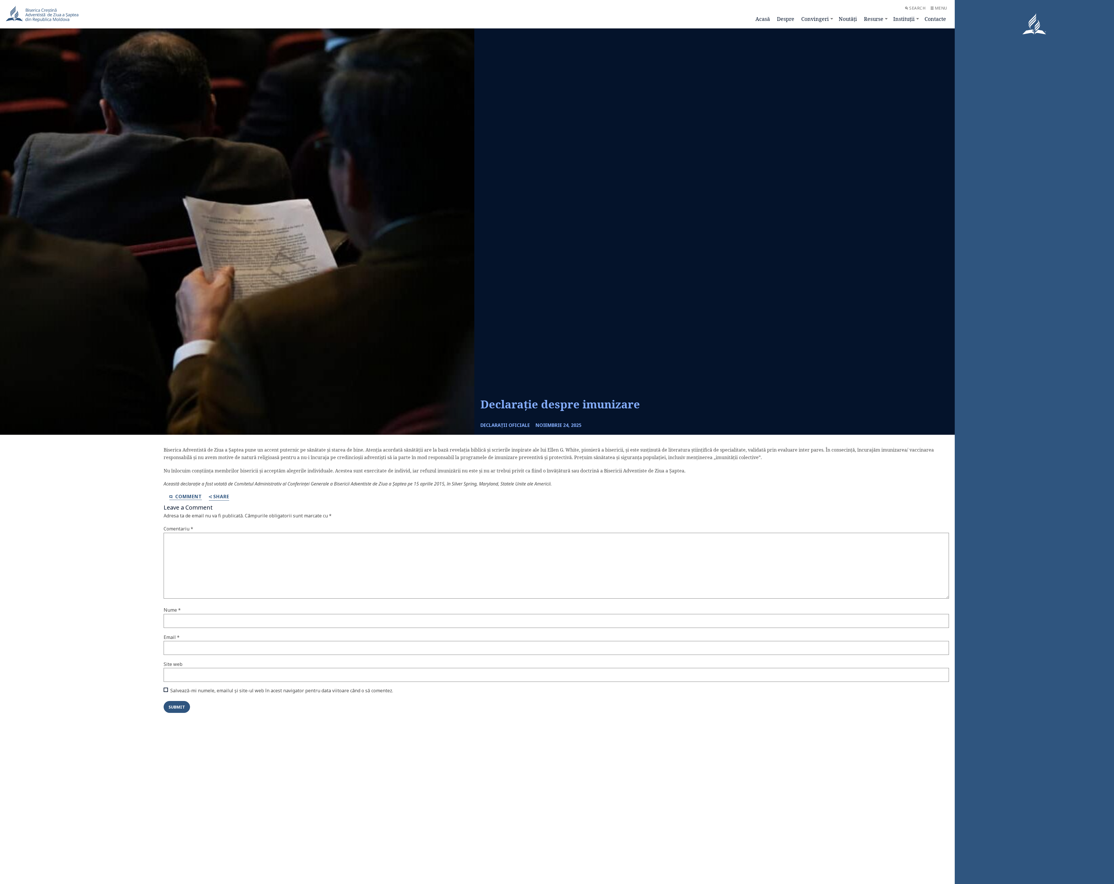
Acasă (762, 18)
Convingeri (815, 18)
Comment (188, 496)
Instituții (904, 18)
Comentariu (178, 529)
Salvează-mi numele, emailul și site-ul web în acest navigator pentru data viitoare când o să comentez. (281, 690)
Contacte (935, 18)
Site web (173, 664)
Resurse (873, 18)
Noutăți (848, 18)
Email (172, 637)
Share (221, 497)
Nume (172, 610)
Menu (941, 8)
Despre (785, 18)
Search (917, 8)
